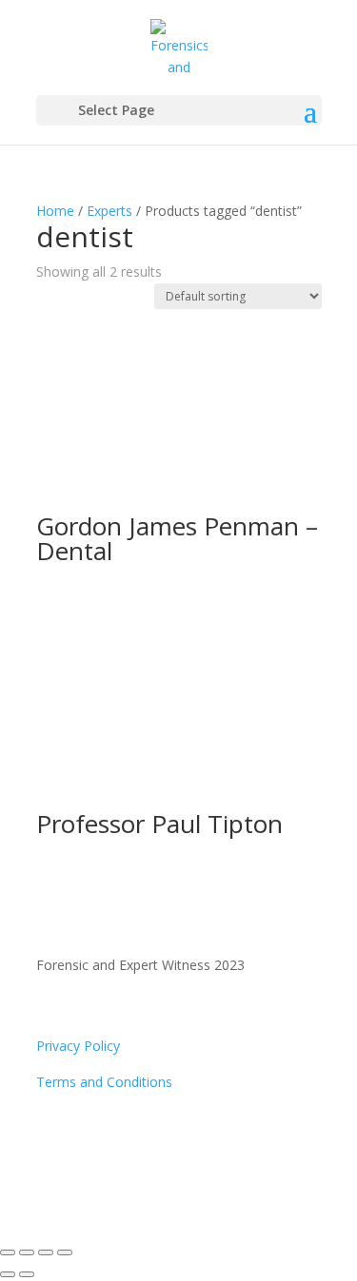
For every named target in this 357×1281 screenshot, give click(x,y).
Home (55, 211)
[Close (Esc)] (64, 1252)
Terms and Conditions (104, 1082)
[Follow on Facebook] (51, 1137)
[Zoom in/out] (7, 1252)
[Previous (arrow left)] (7, 1274)
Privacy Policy (78, 1046)
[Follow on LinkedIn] (89, 1137)
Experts (109, 211)
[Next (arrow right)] (26, 1274)
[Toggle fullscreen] (26, 1252)
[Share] (45, 1252)
